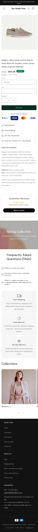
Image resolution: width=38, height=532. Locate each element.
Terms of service (19, 527)
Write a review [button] (19, 210)
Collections (8, 432)
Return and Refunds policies (13, 468)
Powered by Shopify (21, 524)
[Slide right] (23, 54)
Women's (5, 406)
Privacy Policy (8, 478)
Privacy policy (9, 527)
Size (3, 87)
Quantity (4, 96)
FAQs (5, 459)
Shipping (4, 74)
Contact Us (7, 446)
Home (6, 428)
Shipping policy (30, 527)
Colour (3, 78)
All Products (8, 437)
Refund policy (31, 524)
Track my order (9, 442)
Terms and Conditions (11, 473)
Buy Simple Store (11, 524)
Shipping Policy (9, 464)
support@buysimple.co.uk (13, 492)
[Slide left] (14, 54)
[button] (4, 8)
